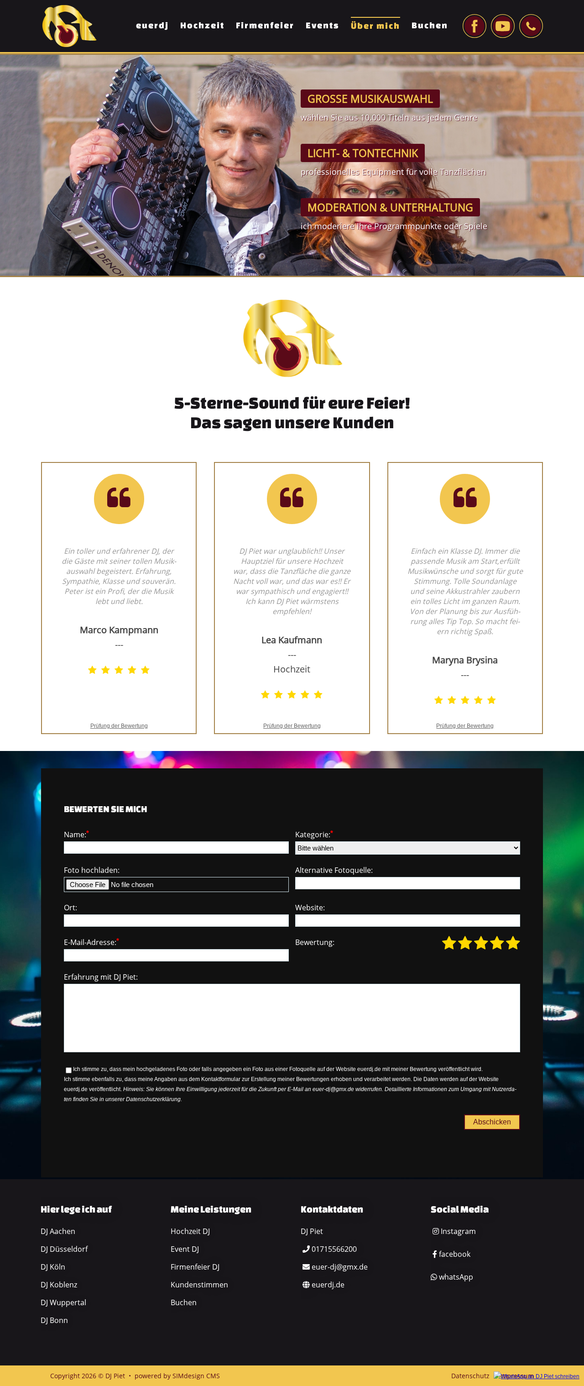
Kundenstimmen (199, 1285)
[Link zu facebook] (474, 26)
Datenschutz (470, 1375)
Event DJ (185, 1249)
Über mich (375, 26)
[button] (536, 1365)
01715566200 (334, 1249)
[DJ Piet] (69, 25)
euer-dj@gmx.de (340, 1267)
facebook (454, 1254)
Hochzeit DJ (190, 1231)
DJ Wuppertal (63, 1302)
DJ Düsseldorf (64, 1249)
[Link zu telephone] (531, 26)
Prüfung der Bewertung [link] (119, 726)
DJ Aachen (58, 1231)
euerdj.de (328, 1285)
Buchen (430, 25)
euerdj (152, 25)
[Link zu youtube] (503, 26)
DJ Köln (53, 1267)
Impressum (516, 1375)
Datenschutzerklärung (153, 1099)
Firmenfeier (265, 25)
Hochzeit (202, 25)
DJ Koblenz (59, 1285)
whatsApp (456, 1277)
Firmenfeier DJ (195, 1267)
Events (322, 25)
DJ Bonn (54, 1320)
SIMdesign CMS (196, 1375)
